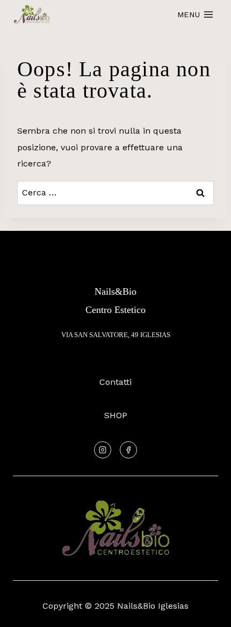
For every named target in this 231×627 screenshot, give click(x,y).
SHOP (115, 415)
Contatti (115, 382)
